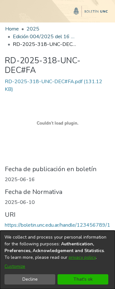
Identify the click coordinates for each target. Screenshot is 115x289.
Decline (30, 279)
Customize (14, 266)
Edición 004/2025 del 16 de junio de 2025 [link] (45, 36)
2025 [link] (33, 28)
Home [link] (12, 28)
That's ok (83, 279)
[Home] (57, 14)
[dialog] (57, 260)
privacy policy (82, 257)
